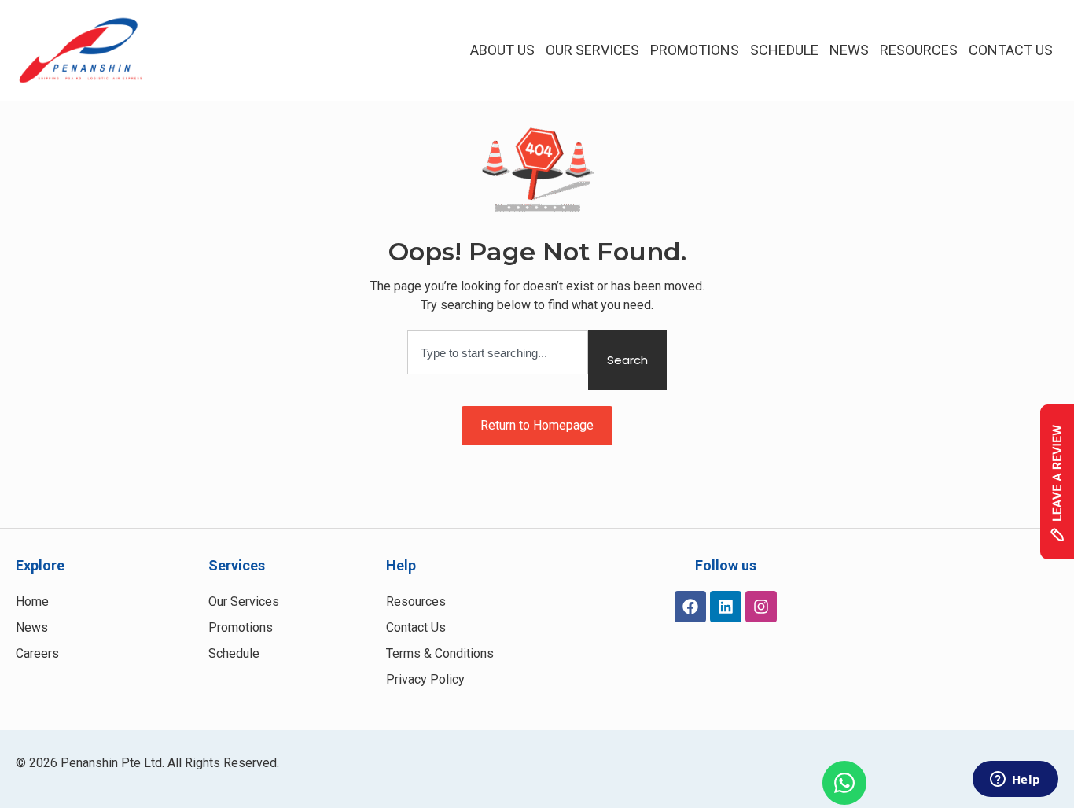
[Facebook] (690, 606)
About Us (502, 50)
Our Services (592, 50)
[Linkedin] (725, 606)
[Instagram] (761, 606)
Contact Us (1011, 50)
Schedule (784, 50)
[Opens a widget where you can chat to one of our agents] (1015, 780)
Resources (919, 50)
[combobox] (497, 352)
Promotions (694, 50)
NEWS (849, 50)
